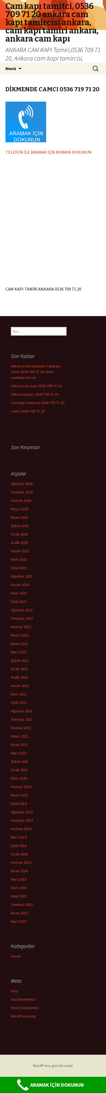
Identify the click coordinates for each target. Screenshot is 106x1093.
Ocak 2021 (19, 769)
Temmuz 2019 (22, 820)
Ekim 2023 (19, 593)
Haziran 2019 (21, 828)
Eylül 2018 (19, 845)
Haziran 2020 (21, 786)
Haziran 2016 (21, 862)
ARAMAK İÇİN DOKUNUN (57, 1085)
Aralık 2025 (19, 542)
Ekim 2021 (19, 694)
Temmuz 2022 (22, 618)
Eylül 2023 (19, 601)
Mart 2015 (19, 921)
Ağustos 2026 (22, 483)
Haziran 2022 (21, 626)
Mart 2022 (19, 652)
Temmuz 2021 (22, 719)
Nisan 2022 (19, 643)
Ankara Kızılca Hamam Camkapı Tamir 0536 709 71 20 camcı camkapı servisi (36, 372)
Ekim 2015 (19, 887)
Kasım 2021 (20, 685)
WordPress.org (23, 1016)
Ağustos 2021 (22, 710)
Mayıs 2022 (20, 635)
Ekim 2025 (19, 559)
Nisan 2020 (19, 795)
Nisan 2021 (19, 744)
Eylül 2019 (19, 803)
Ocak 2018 (19, 854)
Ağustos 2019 (22, 811)
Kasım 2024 (20, 584)
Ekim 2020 (19, 778)
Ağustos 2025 (22, 576)
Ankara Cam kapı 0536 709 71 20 (36, 385)
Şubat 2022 (20, 660)
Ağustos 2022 (22, 609)
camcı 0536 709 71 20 (28, 411)
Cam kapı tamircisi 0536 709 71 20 (37, 402)
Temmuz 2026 (22, 492)
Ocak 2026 (19, 534)
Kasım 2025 (20, 551)
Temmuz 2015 (22, 904)
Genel (15, 956)
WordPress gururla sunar (53, 1065)
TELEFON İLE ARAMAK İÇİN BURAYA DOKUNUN (48, 152)
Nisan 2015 (19, 913)
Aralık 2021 (19, 677)
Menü (10, 68)
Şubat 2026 (20, 525)
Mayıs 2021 (20, 736)
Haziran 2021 (21, 727)
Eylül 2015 (19, 896)
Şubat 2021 (20, 761)
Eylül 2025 (19, 567)
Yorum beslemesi (25, 1007)
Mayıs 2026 (20, 508)
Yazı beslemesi (23, 999)
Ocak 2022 (19, 668)
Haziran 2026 (21, 500)
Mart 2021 (19, 753)
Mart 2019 (19, 837)
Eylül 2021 (19, 702)
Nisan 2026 (19, 517)
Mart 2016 (19, 879)
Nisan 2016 (19, 870)
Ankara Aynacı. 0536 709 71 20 (34, 394)
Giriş (14, 990)
